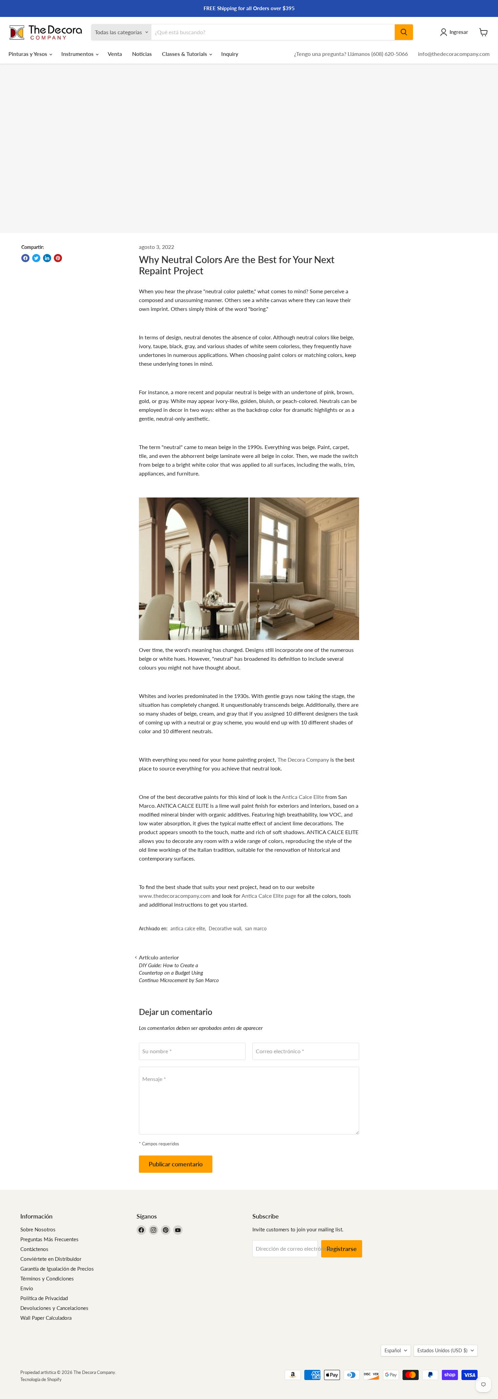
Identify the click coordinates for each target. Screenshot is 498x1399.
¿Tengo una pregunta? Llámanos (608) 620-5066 (351, 53)
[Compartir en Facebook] (25, 258)
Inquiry (229, 53)
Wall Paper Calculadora (45, 1318)
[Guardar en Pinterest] (58, 258)
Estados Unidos (442, 1350)
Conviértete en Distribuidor (50, 1259)
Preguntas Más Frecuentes (49, 1239)
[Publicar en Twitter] (36, 258)
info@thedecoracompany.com (454, 53)
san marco (256, 928)
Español (393, 1350)
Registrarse (342, 1248)
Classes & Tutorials (185, 53)
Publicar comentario (176, 1164)
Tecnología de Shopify (41, 1379)
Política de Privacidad (44, 1298)
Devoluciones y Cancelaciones (54, 1308)
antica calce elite (187, 928)
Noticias (142, 53)
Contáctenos (34, 1249)
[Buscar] (404, 32)
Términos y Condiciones (47, 1278)
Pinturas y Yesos (28, 53)
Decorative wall (225, 928)
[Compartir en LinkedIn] (47, 258)
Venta (115, 53)
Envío (26, 1288)
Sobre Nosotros (38, 1229)
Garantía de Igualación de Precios (57, 1269)
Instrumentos (78, 53)
